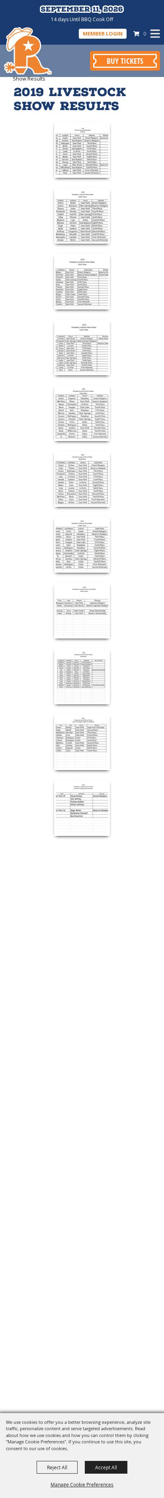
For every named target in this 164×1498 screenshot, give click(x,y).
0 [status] (144, 33)
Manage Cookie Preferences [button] (82, 1484)
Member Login (103, 33)
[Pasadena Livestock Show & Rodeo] (28, 51)
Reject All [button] (57, 1467)
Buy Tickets (125, 61)
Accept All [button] (106, 1467)
